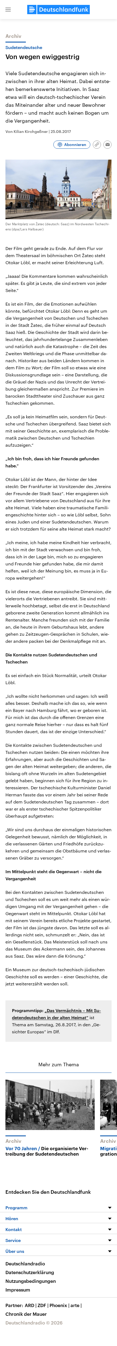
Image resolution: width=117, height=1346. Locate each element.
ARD (30, 1305)
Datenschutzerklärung (29, 1272)
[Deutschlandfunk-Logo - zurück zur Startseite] (58, 9)
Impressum (17, 1289)
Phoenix (59, 1305)
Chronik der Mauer (26, 1314)
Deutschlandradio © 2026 (34, 1322)
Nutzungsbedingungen (30, 1281)
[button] (8, 9)
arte (76, 1305)
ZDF (43, 1305)
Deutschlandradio (25, 1263)
